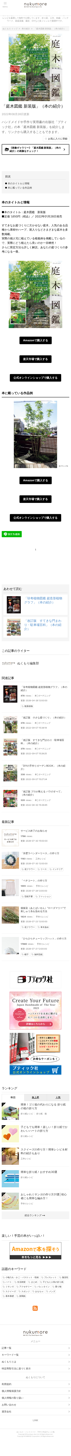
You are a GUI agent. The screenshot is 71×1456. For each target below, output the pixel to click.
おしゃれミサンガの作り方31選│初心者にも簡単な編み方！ (44, 1196)
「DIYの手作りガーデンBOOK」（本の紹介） (43, 767)
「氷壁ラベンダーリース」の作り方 (40, 853)
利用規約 (6, 1384)
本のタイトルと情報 (18, 183)
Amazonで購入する (35, 340)
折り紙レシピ (27, 1113)
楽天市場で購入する (35, 359)
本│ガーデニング (42, 695)
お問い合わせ (9, 1404)
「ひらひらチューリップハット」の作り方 (44, 938)
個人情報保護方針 (11, 1390)
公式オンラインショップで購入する (35, 377)
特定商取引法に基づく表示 (16, 1368)
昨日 (13, 1097)
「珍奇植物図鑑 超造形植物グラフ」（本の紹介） (44, 688)
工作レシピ (41, 858)
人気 (58, 1097)
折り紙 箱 (41, 1113)
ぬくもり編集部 (28, 663)
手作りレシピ (42, 886)
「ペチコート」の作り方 (34, 880)
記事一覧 (6, 1347)
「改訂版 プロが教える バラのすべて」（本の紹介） (42, 793)
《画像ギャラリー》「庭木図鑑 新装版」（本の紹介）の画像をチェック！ (36, 149)
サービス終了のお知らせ (34, 830)
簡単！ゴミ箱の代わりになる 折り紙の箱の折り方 (43, 1106)
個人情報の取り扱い (12, 1397)
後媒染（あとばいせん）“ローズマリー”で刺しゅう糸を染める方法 (43, 909)
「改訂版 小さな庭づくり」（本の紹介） (44, 717)
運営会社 (6, 1411)
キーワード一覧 (10, 1354)
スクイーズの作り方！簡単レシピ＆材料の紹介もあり (44, 1151)
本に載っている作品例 (20, 187)
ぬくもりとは (9, 1361)
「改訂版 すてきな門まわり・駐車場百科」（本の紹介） (42, 625)
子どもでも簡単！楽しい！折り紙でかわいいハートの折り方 (44, 1128)
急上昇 (35, 1097)
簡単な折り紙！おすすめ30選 (39, 1172)
